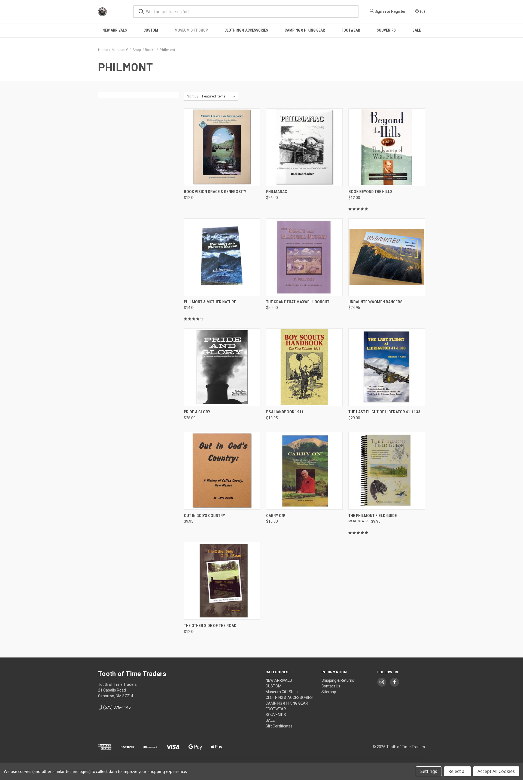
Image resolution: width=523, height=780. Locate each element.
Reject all (457, 771)
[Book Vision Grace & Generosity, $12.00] (222, 147)
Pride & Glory (197, 411)
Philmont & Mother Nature (210, 301)
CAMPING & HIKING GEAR (305, 30)
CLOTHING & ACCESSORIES (246, 30)
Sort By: (193, 96)
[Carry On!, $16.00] (304, 471)
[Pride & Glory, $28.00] (222, 367)
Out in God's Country (204, 515)
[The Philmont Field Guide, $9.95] (386, 471)
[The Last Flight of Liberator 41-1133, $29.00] (386, 367)
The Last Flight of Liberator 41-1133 (384, 411)
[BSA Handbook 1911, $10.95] (304, 367)
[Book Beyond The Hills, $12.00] (386, 147)
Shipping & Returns (337, 680)
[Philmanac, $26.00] (304, 147)
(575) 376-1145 (116, 707)
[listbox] (219, 96)
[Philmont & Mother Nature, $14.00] (222, 257)
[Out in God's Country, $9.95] (222, 471)
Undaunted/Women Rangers (375, 301)
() (422, 11)
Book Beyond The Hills (370, 191)
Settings (428, 771)
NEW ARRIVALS (114, 30)
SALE (416, 30)
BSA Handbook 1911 (285, 411)
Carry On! (275, 515)
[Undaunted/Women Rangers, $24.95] (386, 257)
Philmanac (276, 191)
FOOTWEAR (351, 30)
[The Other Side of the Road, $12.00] (222, 581)
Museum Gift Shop (191, 30)
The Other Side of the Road (210, 625)
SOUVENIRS (386, 30)
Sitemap (328, 692)
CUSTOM (151, 30)
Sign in (380, 11)
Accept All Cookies (496, 771)
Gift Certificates (279, 726)
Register (398, 11)
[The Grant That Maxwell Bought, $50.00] (304, 257)
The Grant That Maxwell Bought (297, 301)
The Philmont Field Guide (372, 515)
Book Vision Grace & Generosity (215, 191)
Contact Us (330, 686)
